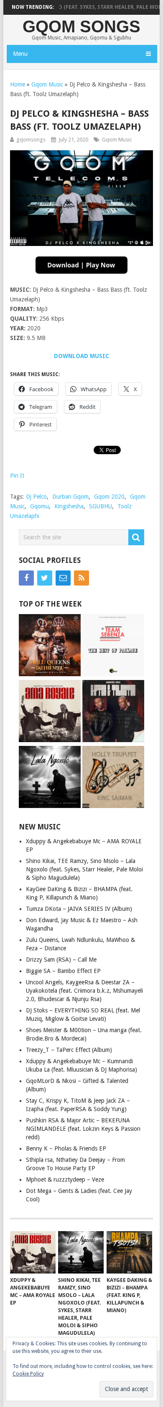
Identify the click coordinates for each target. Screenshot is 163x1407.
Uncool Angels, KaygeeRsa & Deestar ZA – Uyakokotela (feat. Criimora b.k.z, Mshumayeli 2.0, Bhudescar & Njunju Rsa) (84, 990)
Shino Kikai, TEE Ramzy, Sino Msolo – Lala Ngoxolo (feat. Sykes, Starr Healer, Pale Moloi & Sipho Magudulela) (84, 869)
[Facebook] (26, 578)
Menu (20, 53)
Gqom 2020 (109, 496)
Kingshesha (69, 506)
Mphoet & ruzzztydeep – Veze (65, 1179)
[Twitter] (44, 578)
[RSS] (81, 578)
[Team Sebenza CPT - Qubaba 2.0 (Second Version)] (113, 646)
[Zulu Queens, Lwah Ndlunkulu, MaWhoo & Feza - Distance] (50, 646)
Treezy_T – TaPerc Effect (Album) (69, 1049)
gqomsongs (31, 139)
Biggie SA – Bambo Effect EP (63, 971)
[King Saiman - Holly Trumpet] (113, 778)
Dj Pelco (36, 496)
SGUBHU (100, 506)
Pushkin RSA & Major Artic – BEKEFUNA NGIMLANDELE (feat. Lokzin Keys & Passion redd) (83, 1128)
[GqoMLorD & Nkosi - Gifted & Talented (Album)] (113, 712)
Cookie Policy (28, 1374)
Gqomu (39, 506)
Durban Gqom (70, 496)
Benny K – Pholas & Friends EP (66, 1148)
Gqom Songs (81, 26)
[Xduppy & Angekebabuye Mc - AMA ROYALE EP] (50, 712)
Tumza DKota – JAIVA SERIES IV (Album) (79, 908)
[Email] (63, 578)
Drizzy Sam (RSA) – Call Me (61, 959)
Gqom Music (47, 84)
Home (17, 84)
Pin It (17, 475)
